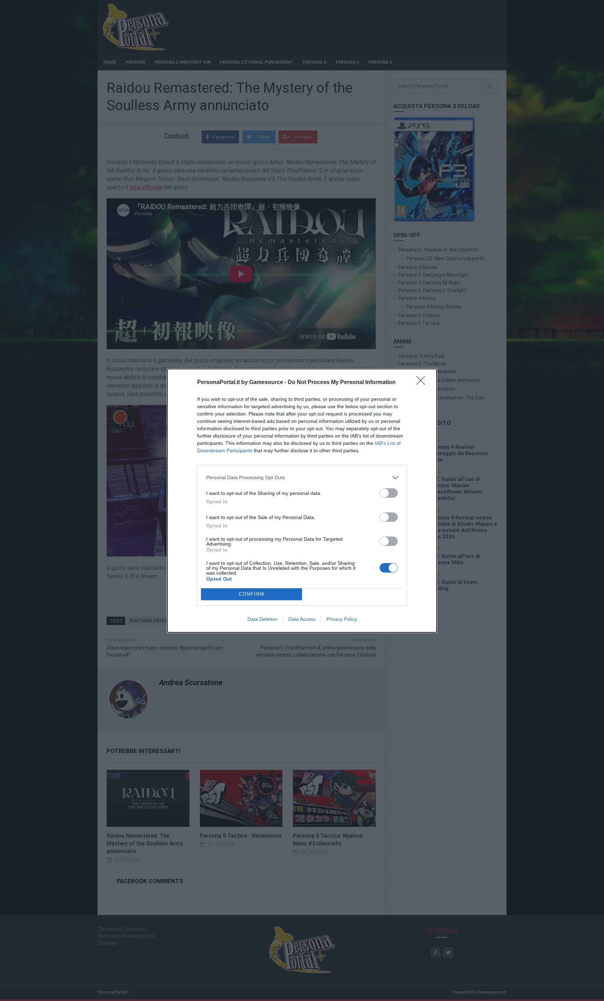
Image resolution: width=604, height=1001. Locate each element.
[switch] (389, 493)
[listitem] (302, 477)
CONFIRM (252, 594)
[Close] (423, 382)
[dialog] (302, 500)
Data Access (302, 619)
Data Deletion (262, 619)
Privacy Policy (341, 619)
